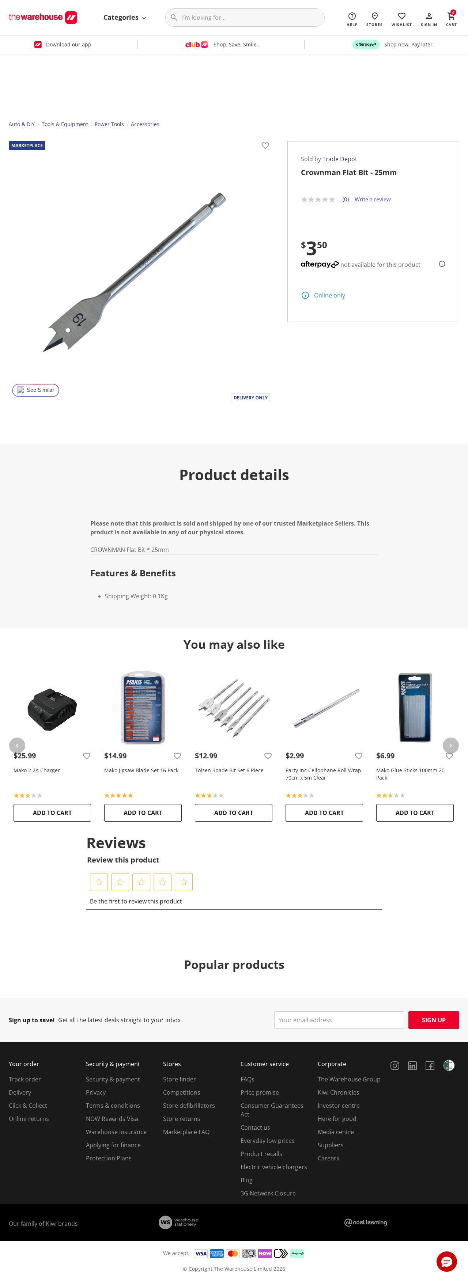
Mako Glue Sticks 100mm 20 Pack (410, 774)
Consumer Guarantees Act (272, 1110)
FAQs (247, 1079)
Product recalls (261, 1154)
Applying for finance (113, 1145)
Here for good (337, 1119)
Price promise (260, 1092)
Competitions (181, 1092)
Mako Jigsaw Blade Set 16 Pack (141, 770)
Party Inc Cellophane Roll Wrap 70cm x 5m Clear (323, 774)
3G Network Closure (268, 1193)
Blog (247, 1180)
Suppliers (331, 1145)
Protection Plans (109, 1158)
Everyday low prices (268, 1141)
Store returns (181, 1119)
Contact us (255, 1127)
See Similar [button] (40, 390)
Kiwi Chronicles (338, 1092)
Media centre (336, 1132)
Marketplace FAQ (186, 1132)
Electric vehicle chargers (274, 1167)
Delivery (20, 1092)
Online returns (29, 1119)
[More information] (440, 264)
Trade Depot (339, 159)
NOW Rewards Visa (112, 1119)
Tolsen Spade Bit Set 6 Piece (229, 770)
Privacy (96, 1092)
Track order (25, 1079)
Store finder (179, 1079)
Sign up (434, 1020)
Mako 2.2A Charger (37, 770)
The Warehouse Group (349, 1079)
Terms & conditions (113, 1106)
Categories (121, 17)
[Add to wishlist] (265, 146)
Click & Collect (28, 1106)
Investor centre (339, 1106)
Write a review (373, 199)
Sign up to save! (31, 1020)
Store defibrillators (189, 1106)
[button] (429, 19)
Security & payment (113, 1079)
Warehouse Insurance (116, 1132)
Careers (328, 1158)
